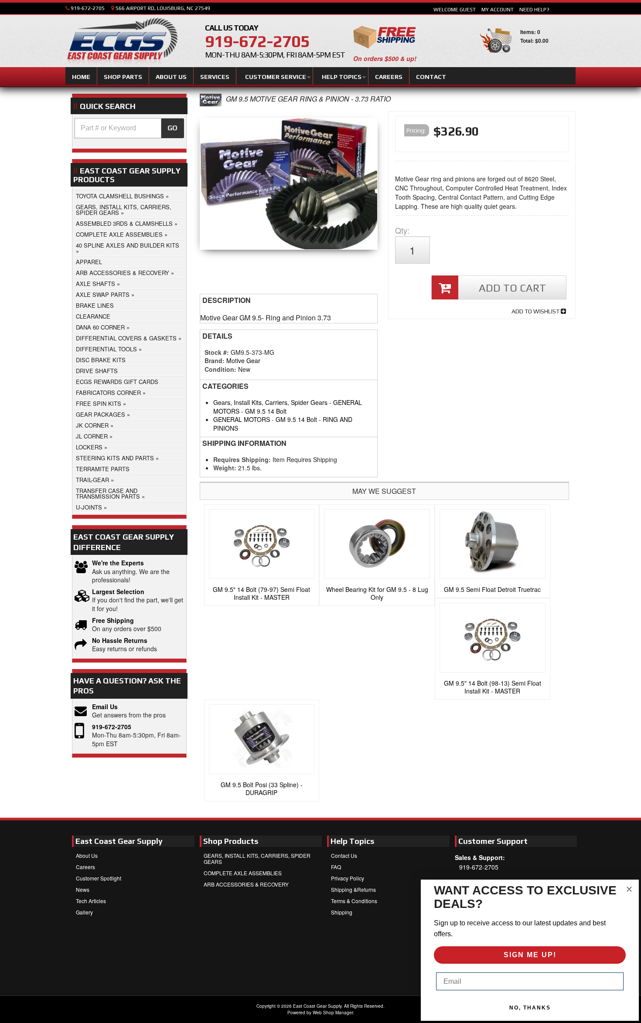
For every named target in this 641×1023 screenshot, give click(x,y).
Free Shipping (113, 620)
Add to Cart (512, 288)
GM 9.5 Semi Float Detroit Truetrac (492, 589)
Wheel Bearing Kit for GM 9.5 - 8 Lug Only (377, 593)
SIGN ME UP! (530, 954)
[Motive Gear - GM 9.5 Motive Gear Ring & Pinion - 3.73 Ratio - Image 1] (289, 186)
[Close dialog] (629, 889)
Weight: (224, 467)
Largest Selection (118, 592)
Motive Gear (243, 360)
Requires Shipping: (242, 459)
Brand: (215, 360)
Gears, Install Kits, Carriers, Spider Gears (270, 402)
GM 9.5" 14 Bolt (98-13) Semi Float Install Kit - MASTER (492, 687)
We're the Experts (118, 563)
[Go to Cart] (496, 56)
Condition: (220, 369)
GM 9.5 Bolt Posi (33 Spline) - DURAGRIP (262, 788)
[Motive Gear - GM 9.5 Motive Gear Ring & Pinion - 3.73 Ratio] (211, 104)
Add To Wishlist (536, 311)
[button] (129, 128)
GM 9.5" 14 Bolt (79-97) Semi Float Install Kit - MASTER (261, 593)
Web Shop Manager (333, 1012)
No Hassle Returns (119, 640)
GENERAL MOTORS (241, 419)
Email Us (105, 707)
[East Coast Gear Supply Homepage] (121, 42)
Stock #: (218, 352)
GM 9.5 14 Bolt (265, 411)
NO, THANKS (530, 1008)
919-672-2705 (111, 727)
